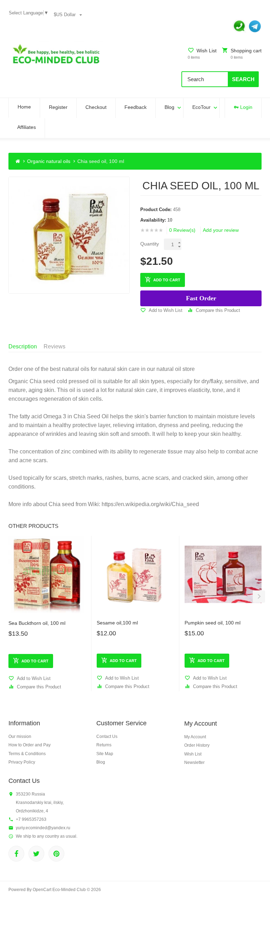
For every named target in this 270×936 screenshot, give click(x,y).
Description (22, 346)
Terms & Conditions (27, 753)
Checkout (96, 107)
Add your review (221, 230)
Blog (169, 107)
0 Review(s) (182, 230)
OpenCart (42, 889)
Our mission (19, 736)
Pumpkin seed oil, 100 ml (212, 623)
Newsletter (194, 762)
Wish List (192, 754)
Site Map (104, 753)
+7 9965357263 (31, 819)
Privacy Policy (21, 762)
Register (58, 107)
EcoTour (201, 107)
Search (243, 79)
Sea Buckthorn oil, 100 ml (36, 623)
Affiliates (26, 127)
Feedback (135, 107)
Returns (103, 744)
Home (24, 107)
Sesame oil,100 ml (117, 623)
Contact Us (106, 736)
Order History (197, 745)
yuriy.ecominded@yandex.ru (43, 827)
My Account (195, 736)
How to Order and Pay (29, 744)
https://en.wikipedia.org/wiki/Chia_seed (150, 504)
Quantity (149, 244)
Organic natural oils (48, 161)
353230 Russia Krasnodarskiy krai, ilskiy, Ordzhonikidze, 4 (40, 802)
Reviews (54, 346)
